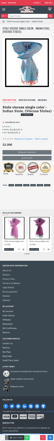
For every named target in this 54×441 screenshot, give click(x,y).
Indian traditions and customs (22, 379)
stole (11, 185)
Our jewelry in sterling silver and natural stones (28, 371)
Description (9, 100)
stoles (47, 185)
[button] (25, 253)
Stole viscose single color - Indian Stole (15, 241)
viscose (18, 185)
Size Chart (28, 158)
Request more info (28, 152)
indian (40, 185)
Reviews (42, 100)
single (26, 185)
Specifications (27, 100)
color (33, 185)
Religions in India (17, 387)
